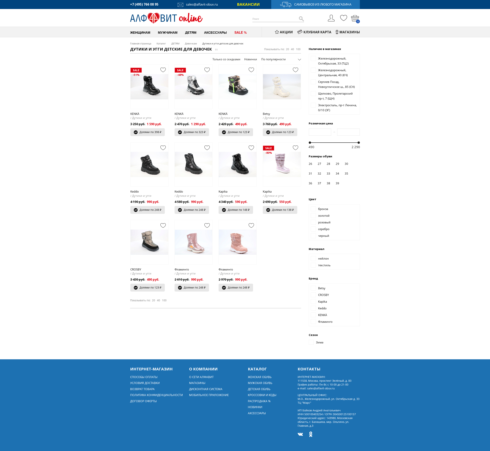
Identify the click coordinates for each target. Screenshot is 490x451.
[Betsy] (282, 86)
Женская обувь (260, 377)
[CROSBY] (149, 242)
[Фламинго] (194, 242)
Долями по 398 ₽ (150, 132)
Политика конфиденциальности (156, 395)
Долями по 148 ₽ (239, 210)
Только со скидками (226, 59)
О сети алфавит (201, 377)
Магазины (197, 383)
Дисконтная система (205, 389)
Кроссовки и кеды (262, 395)
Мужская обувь (260, 383)
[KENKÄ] (238, 86)
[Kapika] (238, 164)
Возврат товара (142, 389)
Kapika (223, 191)
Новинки (250, 59)
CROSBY (135, 269)
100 (298, 49)
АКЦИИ (286, 32)
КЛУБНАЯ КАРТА (317, 32)
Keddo (134, 191)
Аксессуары (257, 413)
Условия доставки (145, 383)
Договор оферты (143, 401)
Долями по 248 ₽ (150, 210)
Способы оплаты (144, 377)
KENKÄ (134, 114)
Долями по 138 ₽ (283, 210)
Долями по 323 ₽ (195, 132)
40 (292, 49)
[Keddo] (149, 164)
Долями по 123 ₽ (239, 132)
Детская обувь (259, 389)
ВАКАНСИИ (248, 4)
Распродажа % (259, 401)
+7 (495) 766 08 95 (144, 4)
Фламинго (182, 269)
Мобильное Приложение (209, 395)
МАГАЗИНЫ (349, 32)
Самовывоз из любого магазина (322, 4)
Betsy (266, 114)
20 (287, 49)
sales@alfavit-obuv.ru (201, 4)
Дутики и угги (141, 118)
